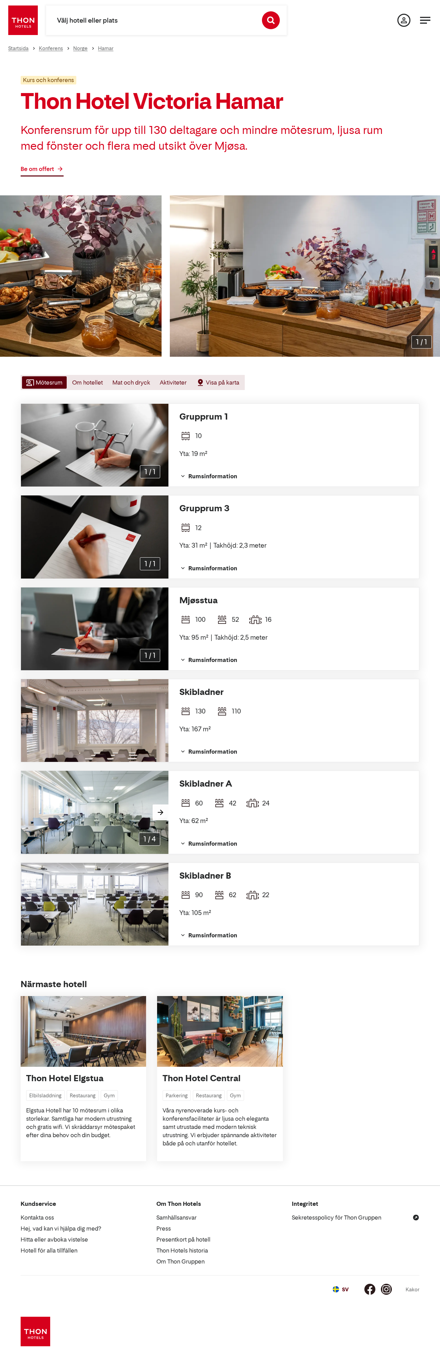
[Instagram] (386, 1289)
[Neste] (160, 812)
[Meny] (425, 20)
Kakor (412, 1289)
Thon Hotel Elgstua (64, 1078)
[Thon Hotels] (23, 20)
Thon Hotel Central (202, 1078)
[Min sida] (403, 20)
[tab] (44, 382)
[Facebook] (369, 1289)
